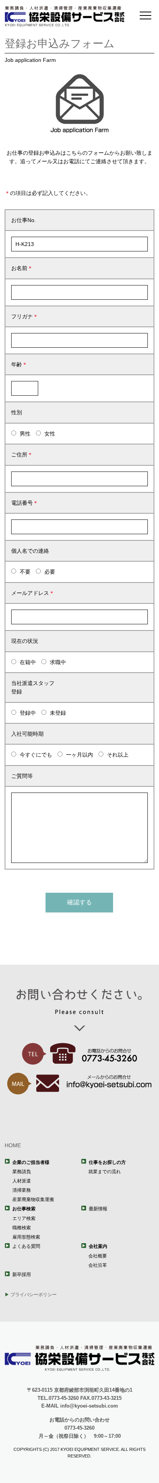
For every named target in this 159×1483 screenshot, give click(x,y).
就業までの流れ (104, 1171)
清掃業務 (21, 1190)
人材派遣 (21, 1181)
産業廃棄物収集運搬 (33, 1199)
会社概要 (97, 1256)
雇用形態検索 (26, 1237)
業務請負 (21, 1171)
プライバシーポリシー (33, 1294)
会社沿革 (97, 1265)
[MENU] (145, 15)
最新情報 (98, 1208)
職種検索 (21, 1227)
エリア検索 (24, 1218)
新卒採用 (21, 1274)
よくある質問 (26, 1246)
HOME (13, 1145)
